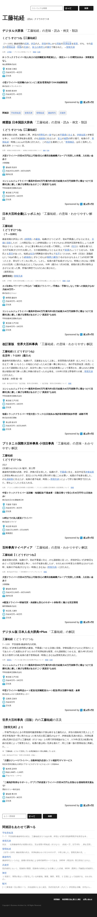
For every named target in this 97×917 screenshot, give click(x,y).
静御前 (27, 257)
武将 (27, 43)
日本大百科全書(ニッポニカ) (21, 213)
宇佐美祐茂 (16, 113)
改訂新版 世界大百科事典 (20, 344)
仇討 (48, 142)
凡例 (38, 52)
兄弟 (26, 47)
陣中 (49, 47)
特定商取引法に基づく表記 (71, 899)
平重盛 (63, 135)
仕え (70, 135)
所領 (44, 43)
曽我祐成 (40, 113)
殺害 (76, 43)
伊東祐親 (81, 135)
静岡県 (28, 239)
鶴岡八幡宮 (52, 257)
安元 (74, 246)
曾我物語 (70, 142)
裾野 (66, 138)
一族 (49, 135)
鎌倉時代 (52, 113)
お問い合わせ (87, 899)
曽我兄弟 (70, 47)
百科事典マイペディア (17, 547)
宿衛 (9, 243)
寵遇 (67, 250)
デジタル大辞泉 (13, 30)
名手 (58, 253)
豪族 (38, 239)
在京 (32, 253)
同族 (59, 43)
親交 (11, 253)
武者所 (63, 113)
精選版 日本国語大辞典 (17, 122)
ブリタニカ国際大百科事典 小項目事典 (28, 443)
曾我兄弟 (28, 113)
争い (50, 43)
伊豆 (33, 43)
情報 (34, 52)
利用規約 (57, 899)
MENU (4, 2)
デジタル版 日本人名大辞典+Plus (24, 631)
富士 (60, 138)
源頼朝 (42, 138)
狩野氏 (42, 135)
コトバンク (14, 8)
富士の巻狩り (38, 47)
